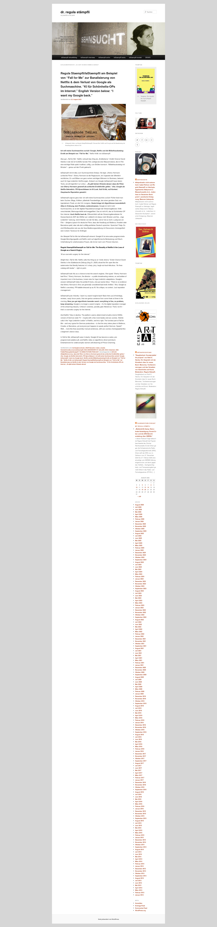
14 (148, 487)
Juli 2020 (138, 679)
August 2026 (139, 505)
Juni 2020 (138, 682)
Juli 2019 (138, 708)
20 (145, 490)
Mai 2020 (138, 684)
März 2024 (138, 574)
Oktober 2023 (139, 586)
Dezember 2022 (140, 610)
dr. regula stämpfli (75, 11)
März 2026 (138, 517)
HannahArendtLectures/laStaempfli (72, 350)
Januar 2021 (139, 665)
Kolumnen (112, 350)
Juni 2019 (138, 710)
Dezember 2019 (140, 696)
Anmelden (138, 903)
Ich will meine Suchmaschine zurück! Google (110, 356)
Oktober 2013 (139, 873)
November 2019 (140, 699)
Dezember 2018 (140, 725)
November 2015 (140, 813)
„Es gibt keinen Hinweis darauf (76, 364)
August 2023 (139, 591)
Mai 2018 (138, 742)
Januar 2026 (139, 521)
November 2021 (140, 641)
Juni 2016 (138, 797)
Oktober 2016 (139, 787)
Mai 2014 (138, 856)
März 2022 (138, 631)
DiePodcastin (142, 180)
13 (145, 487)
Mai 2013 (138, 885)
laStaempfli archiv (104, 57)
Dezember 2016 (140, 782)
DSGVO (147, 57)
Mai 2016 (138, 799)
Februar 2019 (139, 720)
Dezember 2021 (140, 639)
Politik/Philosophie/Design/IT (70, 352)
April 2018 (138, 744)
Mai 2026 (138, 512)
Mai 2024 (138, 569)
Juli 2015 (138, 823)
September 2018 (140, 732)
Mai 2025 (138, 540)
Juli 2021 (138, 651)
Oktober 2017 (139, 758)
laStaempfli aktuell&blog (69, 57)
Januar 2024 (139, 579)
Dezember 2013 (140, 869)
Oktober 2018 (139, 730)
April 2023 (138, 600)
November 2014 (140, 842)
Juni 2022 (138, 624)
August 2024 (139, 562)
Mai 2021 (138, 655)
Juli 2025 (138, 536)
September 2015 (140, 818)
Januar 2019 (139, 722)
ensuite (102, 348)
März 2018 (138, 746)
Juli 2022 (138, 622)
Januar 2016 (139, 809)
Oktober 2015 (139, 816)
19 (142, 490)
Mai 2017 (138, 770)
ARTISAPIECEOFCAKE (144, 352)
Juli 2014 (138, 852)
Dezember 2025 (140, 524)
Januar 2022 (139, 636)
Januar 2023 (139, 608)
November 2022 (140, 612)
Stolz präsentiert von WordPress (108, 919)
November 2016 (140, 785)
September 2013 (140, 876)
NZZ (117, 350)
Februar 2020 (139, 691)
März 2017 (138, 775)
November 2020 (140, 670)
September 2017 (140, 761)
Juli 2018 (138, 737)
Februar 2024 (139, 576)
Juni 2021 (138, 653)
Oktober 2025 (139, 529)
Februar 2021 (139, 663)
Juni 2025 (138, 538)
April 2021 (138, 658)
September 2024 (140, 560)
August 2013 (139, 878)
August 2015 (139, 821)
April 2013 (138, 888)
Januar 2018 (139, 751)
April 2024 (138, 572)
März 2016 (138, 804)
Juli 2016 (138, 794)
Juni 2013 (138, 883)
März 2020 (138, 689)
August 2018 (139, 734)
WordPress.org (140, 910)
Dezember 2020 (140, 667)
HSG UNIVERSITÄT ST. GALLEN (94, 350)
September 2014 (140, 847)
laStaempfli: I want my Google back (72, 358)
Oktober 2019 (139, 701)
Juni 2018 (138, 739)
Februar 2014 (139, 864)
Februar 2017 (139, 778)
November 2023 (140, 584)
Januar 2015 (139, 837)
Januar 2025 (139, 550)
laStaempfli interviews (88, 57)
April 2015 (138, 830)
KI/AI (106, 350)
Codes (98, 348)
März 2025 (138, 545)
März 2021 (138, 660)
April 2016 (138, 801)
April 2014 (138, 859)
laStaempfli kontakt (135, 57)
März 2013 (138, 890)
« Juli (139, 496)
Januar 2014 (139, 866)
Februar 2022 (139, 634)
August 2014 (139, 849)
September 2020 (140, 674)
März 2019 (138, 718)
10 (136, 487)
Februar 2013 (139, 892)
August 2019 (139, 706)
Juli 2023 (138, 593)
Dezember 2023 (140, 581)
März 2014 (138, 861)
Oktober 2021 (139, 643)
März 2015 (138, 833)
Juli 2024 (138, 564)
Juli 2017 (138, 765)
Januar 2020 (139, 694)
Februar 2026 (139, 519)
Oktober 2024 (139, 557)
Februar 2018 (139, 749)
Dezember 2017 (140, 754)
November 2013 (140, 871)
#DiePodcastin (90, 348)
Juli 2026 (138, 507)
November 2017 (140, 756)
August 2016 (139, 792)
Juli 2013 (138, 880)
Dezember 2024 (140, 552)
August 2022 (139, 620)
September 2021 (140, 646)
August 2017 (139, 763)
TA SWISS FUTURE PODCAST (89, 352)
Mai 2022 (138, 627)
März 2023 (138, 603)
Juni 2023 (138, 596)
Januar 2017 (139, 780)
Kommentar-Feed (141, 908)
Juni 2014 (138, 854)
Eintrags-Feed (140, 906)
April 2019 (138, 715)
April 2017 (138, 773)
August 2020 (139, 677)
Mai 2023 (138, 598)
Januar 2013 (139, 895)
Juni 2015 (138, 825)
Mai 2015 (138, 828)
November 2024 (140, 555)
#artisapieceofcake (78, 348)
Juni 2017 (138, 768)
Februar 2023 (139, 605)
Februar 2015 (139, 835)
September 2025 (140, 531)
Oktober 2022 (139, 615)
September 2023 (140, 588)
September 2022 (140, 617)
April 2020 (138, 687)
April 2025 (138, 543)
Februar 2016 (139, 806)
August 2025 (139, 533)
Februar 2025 (139, 548)
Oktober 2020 (139, 672)
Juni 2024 (138, 567)
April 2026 (138, 514)
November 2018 (140, 727)
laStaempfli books (120, 57)
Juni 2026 (138, 509)
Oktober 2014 (139, 844)
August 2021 (139, 648)
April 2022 (138, 629)
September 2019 (140, 703)
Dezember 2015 (140, 811)
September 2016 (140, 789)
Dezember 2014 (140, 840)
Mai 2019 (138, 713)
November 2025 (140, 526)
